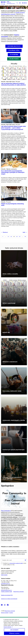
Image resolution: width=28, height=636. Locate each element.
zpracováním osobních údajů (16, 563)
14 (17, 236)
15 (19, 236)
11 (8, 236)
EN (20, 3)
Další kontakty (4, 574)
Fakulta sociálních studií (6, 591)
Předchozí (5, 232)
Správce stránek (4, 612)
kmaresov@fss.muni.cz (6, 590)
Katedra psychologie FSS (7, 595)
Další (24, 232)
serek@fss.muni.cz (5, 583)
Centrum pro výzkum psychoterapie (9, 598)
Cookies (11, 612)
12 (11, 236)
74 (25, 236)
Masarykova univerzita (18, 591)
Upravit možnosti (7, 626)
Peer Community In (6, 510)
